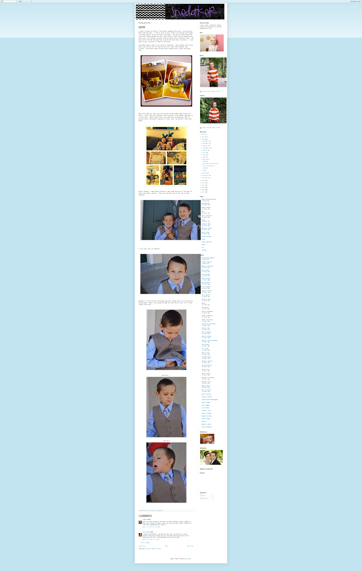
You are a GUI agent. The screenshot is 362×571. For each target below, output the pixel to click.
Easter (205, 170)
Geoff (203, 244)
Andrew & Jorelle (207, 361)
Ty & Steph (205, 348)
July (204, 152)
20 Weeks (205, 168)
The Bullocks (206, 203)
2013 (203, 139)
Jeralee (204, 250)
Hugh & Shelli (206, 386)
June (204, 155)
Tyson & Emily (206, 419)
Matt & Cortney (206, 390)
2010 (203, 185)
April (205, 159)
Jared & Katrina (207, 365)
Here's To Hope (206, 336)
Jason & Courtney (207, 315)
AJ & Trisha (205, 408)
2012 (203, 180)
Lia (203, 247)
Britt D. (204, 421)
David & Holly (206, 373)
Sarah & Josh (206, 328)
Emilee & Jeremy (207, 228)
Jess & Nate (205, 344)
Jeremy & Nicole (207, 397)
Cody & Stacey (206, 278)
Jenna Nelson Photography (210, 399)
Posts (204, 495)
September (206, 148)
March (205, 173)
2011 (203, 183)
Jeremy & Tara (206, 410)
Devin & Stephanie (207, 311)
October (205, 145)
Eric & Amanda (206, 287)
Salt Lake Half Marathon (210, 163)
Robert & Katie (206, 424)
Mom (203, 211)
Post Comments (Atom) (154, 549)
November (206, 143)
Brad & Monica (206, 282)
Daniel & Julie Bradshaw (209, 340)
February (206, 175)
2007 (203, 192)
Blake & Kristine (207, 320)
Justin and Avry (207, 242)
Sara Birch (146, 532)
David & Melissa (207, 416)
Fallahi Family (206, 357)
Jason (203, 220)
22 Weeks (205, 161)
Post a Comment (145, 542)
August (205, 150)
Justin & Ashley (207, 291)
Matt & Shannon (206, 332)
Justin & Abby (206, 224)
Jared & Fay (205, 369)
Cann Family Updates (208, 258)
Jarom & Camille (207, 262)
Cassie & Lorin (206, 381)
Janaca (145, 519)
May (204, 157)
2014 (203, 137)
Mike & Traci (206, 353)
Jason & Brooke (206, 236)
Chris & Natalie (207, 216)
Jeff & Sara (205, 270)
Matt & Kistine (206, 394)
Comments (205, 498)
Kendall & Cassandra (208, 377)
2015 (203, 134)
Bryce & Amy (205, 232)
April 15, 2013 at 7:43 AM (151, 539)
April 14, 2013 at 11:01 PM (151, 527)
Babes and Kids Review (209, 199)
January (205, 177)
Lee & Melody (206, 274)
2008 (203, 190)
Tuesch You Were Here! (209, 324)
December (206, 141)
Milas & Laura (206, 299)
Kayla (203, 303)
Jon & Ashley (206, 295)
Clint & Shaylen (207, 427)
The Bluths (205, 307)
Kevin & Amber (206, 402)
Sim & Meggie (206, 405)
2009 (203, 187)
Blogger (189, 558)
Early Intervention (209, 166)
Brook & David (206, 207)
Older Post (190, 546)
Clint (203, 239)
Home (166, 546)
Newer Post (142, 546)
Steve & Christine (207, 266)
